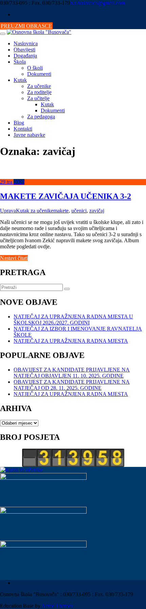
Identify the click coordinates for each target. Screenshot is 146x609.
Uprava (8, 210)
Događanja (25, 56)
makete (61, 210)
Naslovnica (26, 43)
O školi (35, 68)
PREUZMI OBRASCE (26, 26)
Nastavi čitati (14, 258)
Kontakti (23, 129)
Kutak (20, 80)
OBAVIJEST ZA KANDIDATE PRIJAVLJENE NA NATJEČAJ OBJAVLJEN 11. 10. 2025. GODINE (72, 373)
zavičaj (96, 210)
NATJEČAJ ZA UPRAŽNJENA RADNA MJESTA (71, 341)
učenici (79, 210)
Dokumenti (39, 74)
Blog (19, 123)
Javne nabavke (29, 135)
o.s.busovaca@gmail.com (97, 3)
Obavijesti (24, 49)
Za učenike (39, 86)
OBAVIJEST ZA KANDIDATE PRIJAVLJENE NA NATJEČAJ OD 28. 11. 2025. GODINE (72, 385)
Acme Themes (57, 606)
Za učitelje (38, 98)
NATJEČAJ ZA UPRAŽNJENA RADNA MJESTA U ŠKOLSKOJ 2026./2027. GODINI (73, 319)
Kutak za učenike (34, 210)
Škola (20, 62)
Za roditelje (39, 92)
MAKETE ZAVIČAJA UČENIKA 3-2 (65, 196)
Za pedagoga (41, 116)
